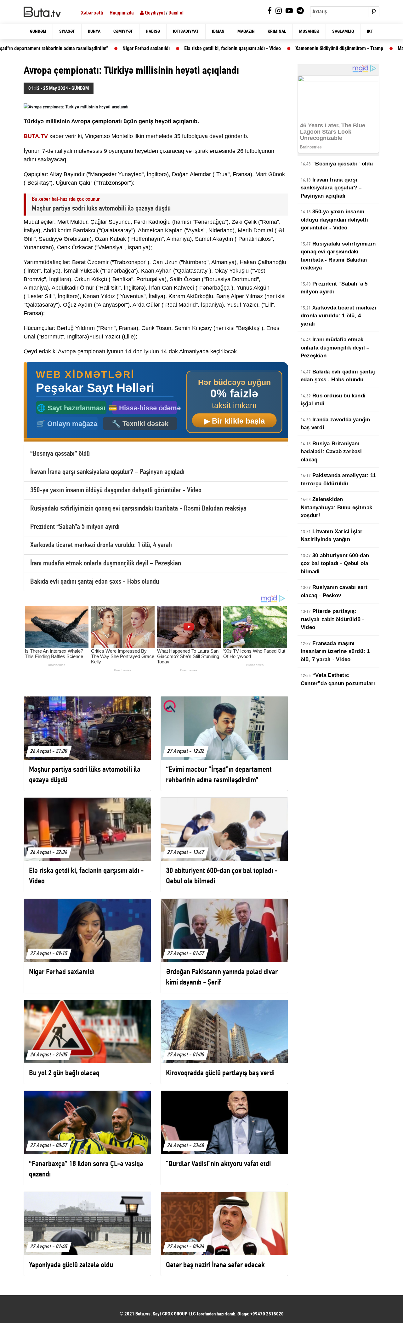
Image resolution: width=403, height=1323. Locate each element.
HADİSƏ (153, 31)
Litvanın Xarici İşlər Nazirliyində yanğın (331, 536)
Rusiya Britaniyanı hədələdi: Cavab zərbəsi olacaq (331, 452)
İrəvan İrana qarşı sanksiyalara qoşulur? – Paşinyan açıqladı (107, 472)
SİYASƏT (67, 31)
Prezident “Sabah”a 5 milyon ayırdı (75, 527)
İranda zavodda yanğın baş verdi (335, 424)
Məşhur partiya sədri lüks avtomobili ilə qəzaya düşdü (101, 208)
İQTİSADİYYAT (186, 31)
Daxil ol (176, 13)
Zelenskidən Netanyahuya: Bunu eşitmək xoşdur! (336, 507)
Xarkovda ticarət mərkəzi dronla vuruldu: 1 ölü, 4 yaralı (101, 545)
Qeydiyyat (154, 13)
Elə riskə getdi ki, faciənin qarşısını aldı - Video (193, 48)
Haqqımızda (122, 13)
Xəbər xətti (92, 13)
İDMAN (218, 31)
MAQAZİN (246, 31)
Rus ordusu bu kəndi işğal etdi (333, 400)
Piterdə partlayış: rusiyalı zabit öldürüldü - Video (332, 619)
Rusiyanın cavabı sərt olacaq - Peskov (334, 591)
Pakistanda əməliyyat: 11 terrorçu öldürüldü (338, 479)
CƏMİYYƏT (123, 31)
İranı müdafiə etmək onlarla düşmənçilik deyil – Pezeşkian (105, 563)
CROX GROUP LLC (179, 1314)
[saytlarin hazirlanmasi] (156, 402)
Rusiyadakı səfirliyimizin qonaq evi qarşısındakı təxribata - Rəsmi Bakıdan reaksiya (138, 508)
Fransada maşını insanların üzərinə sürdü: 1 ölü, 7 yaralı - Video (335, 651)
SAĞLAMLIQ (343, 31)
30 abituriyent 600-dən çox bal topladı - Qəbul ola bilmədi (335, 563)
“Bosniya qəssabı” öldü (60, 454)
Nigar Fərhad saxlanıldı (106, 48)
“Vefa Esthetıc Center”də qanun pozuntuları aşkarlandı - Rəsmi (338, 683)
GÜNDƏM (38, 31)
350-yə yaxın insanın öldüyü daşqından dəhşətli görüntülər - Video (116, 490)
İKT (370, 31)
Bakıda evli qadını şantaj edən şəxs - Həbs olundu (94, 582)
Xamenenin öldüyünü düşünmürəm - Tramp (299, 48)
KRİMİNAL (277, 31)
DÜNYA (94, 31)
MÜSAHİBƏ (309, 31)
